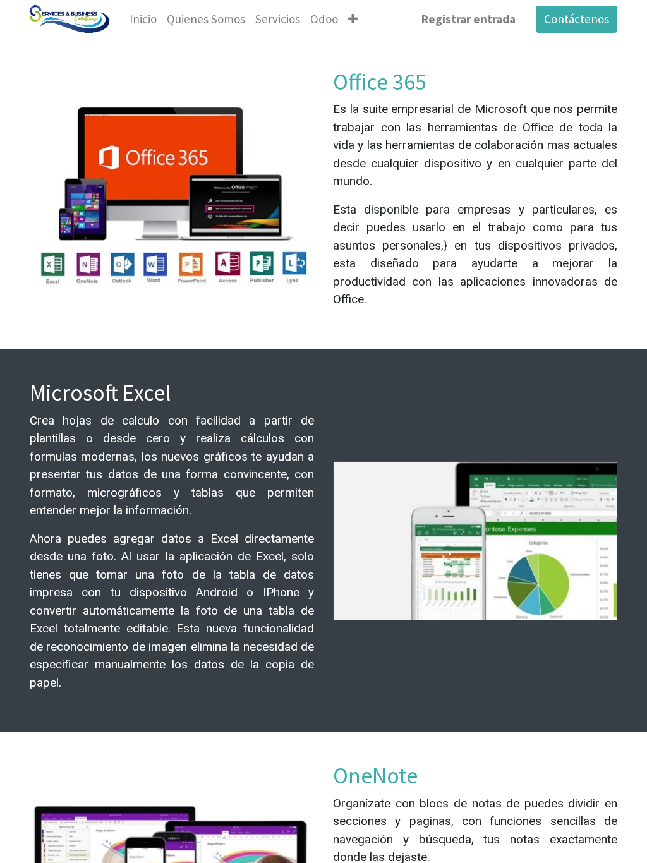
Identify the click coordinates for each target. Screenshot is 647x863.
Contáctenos (576, 19)
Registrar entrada (468, 19)
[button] (353, 19)
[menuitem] (143, 19)
